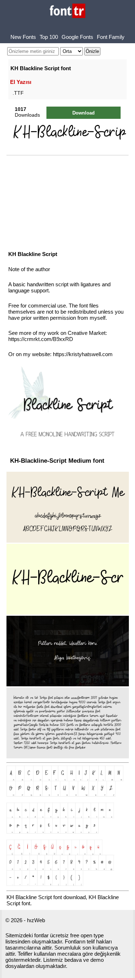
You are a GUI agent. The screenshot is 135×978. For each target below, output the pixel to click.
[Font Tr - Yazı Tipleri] (67, 11)
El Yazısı (20, 82)
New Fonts (23, 37)
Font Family (111, 37)
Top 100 (49, 37)
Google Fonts (77, 37)
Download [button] (83, 113)
